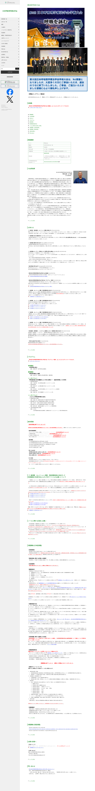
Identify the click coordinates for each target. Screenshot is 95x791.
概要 (2, 24)
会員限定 (3, 54)
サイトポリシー (3, 106)
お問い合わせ (4, 60)
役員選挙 (3, 32)
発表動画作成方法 (33, 123)
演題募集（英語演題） (34, 129)
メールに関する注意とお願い (36, 125)
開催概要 (31, 114)
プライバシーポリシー (4, 107)
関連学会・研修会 (5, 57)
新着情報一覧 (4, 19)
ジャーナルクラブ (5, 40)
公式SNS (3, 62)
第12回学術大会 (4, 51)
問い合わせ (32, 133)
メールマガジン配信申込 (6, 29)
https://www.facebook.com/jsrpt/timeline (51, 161)
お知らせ (31, 118)
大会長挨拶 (32, 116)
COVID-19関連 (4, 43)
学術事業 (3, 46)
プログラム (32, 120)
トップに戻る (32, 220)
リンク (2, 65)
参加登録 (31, 121)
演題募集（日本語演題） (35, 127)
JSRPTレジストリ (5, 38)
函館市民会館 (46, 153)
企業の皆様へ (32, 131)
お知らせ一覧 (4, 21)
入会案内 (3, 27)
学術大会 (3, 49)
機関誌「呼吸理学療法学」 (7, 35)
